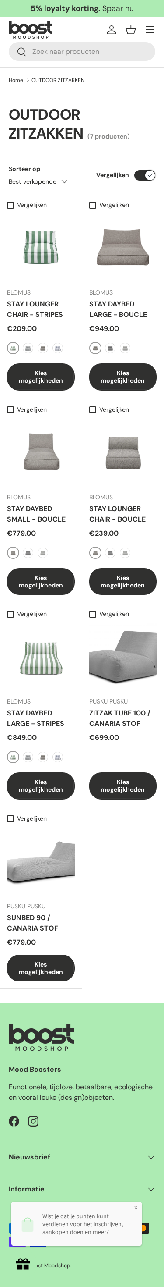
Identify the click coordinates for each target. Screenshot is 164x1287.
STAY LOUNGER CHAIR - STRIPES (35, 309)
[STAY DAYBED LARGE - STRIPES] (41, 656)
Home (16, 80)
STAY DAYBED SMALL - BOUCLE (36, 514)
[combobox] (82, 51)
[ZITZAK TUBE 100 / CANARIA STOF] (123, 656)
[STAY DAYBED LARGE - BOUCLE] (123, 247)
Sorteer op (24, 169)
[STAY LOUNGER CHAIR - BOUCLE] (123, 452)
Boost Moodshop (49, 1265)
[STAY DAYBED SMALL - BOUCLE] (41, 452)
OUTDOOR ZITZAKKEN (57, 80)
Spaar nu (118, 8)
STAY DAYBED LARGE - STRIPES (35, 718)
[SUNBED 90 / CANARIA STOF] (41, 861)
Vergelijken (112, 175)
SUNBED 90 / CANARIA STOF (32, 923)
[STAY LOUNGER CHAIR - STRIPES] (41, 247)
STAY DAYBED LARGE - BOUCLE (118, 309)
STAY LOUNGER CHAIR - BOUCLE (117, 514)
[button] (130, 29)
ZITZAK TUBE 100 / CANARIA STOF (119, 718)
